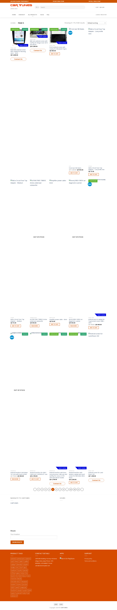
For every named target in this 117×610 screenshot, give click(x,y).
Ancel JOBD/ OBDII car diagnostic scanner (75, 320)
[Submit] (83, 7)
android (13, 558)
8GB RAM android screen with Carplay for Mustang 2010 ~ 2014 (18, 51)
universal (18, 593)
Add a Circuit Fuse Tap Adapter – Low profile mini (96, 168)
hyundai (25, 570)
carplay (13, 564)
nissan (19, 584)
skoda (19, 590)
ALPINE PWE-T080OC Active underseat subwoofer (38, 320)
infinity (13, 573)
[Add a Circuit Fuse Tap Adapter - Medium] (19, 247)
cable (21, 561)
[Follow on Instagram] (103, 1)
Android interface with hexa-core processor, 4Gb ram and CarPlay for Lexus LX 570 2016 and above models (58, 475)
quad (17, 587)
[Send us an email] (105, 1)
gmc (25, 567)
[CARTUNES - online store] (21, 5)
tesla (29, 590)
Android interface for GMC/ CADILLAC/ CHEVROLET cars (38, 473)
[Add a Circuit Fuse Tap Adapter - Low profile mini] (97, 96)
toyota (12, 593)
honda (19, 570)
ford (21, 567)
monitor (13, 584)
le (16, 576)
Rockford (13, 590)
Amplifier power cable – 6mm (58, 319)
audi (12, 561)
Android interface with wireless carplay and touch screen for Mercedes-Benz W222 (77, 475)
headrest (13, 570)
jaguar (18, 573)
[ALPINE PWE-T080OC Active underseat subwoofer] (39, 247)
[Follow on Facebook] (102, 1)
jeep (23, 573)
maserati (13, 578)
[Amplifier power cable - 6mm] (58, 247)
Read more (34, 326)
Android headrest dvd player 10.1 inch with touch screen (19, 473)
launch (13, 576)
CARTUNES (14, 503)
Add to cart (54, 53)
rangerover (23, 587)
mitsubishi (24, 581)
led (20, 576)
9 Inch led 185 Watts (75, 168)
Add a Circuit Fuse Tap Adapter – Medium (17, 320)
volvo (24, 593)
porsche (24, 584)
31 (78, 489)
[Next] (82, 489)
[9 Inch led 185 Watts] (78, 96)
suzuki (25, 590)
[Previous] (35, 489)
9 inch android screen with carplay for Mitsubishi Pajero (58, 48)
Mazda (19, 578)
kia (26, 573)
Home (13, 23)
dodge (13, 567)
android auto (20, 558)
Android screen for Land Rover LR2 (95, 473)
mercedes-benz (15, 581)
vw (28, 593)
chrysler (25, 564)
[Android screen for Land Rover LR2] (97, 401)
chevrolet (19, 564)
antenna (28, 558)
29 (71, 489)
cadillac (26, 561)
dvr (17, 567)
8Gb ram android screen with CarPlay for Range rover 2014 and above (39, 42)
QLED (12, 587)
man (28, 576)
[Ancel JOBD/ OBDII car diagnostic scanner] (78, 247)
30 (74, 489)
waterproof (14, 596)
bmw (16, 561)
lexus (24, 576)
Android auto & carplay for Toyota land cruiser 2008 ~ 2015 (96, 321)
